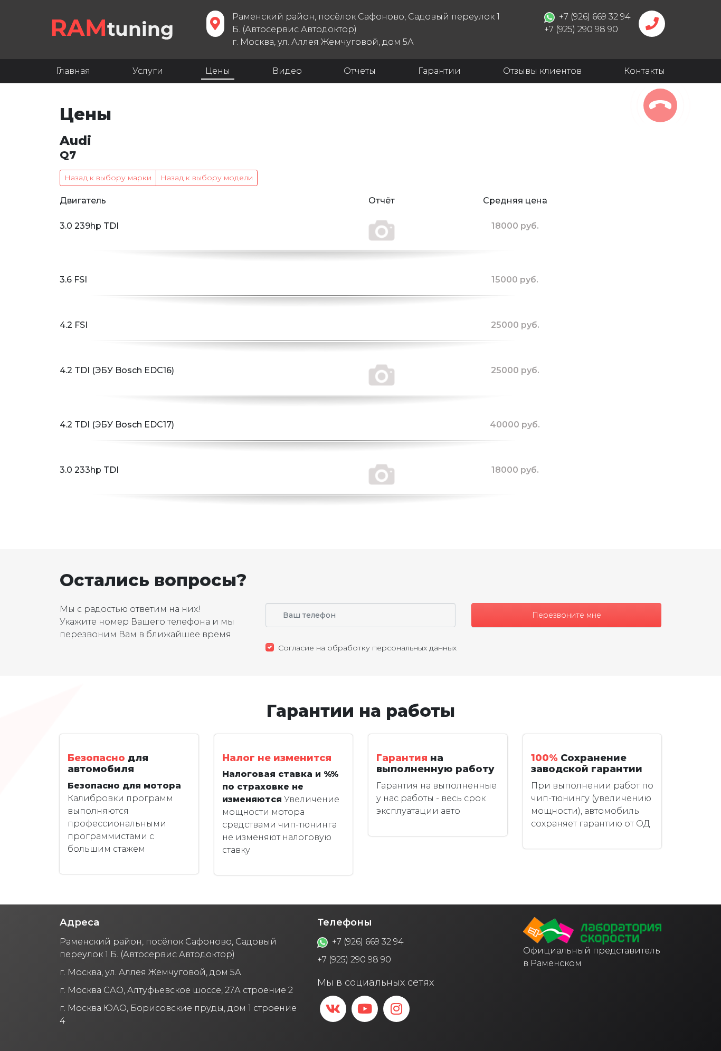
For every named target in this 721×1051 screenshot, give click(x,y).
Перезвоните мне (566, 615)
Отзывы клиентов (542, 71)
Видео (287, 71)
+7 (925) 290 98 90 (354, 960)
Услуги (147, 71)
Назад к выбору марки (107, 177)
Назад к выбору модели (206, 177)
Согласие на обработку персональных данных (367, 648)
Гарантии (439, 71)
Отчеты (360, 71)
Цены (217, 71)
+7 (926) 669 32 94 (368, 942)
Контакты (644, 71)
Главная (73, 71)
